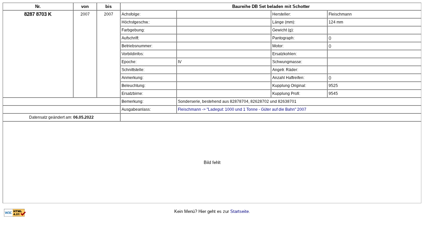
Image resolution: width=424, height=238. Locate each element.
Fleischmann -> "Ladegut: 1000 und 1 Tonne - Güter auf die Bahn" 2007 (242, 109)
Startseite (239, 211)
